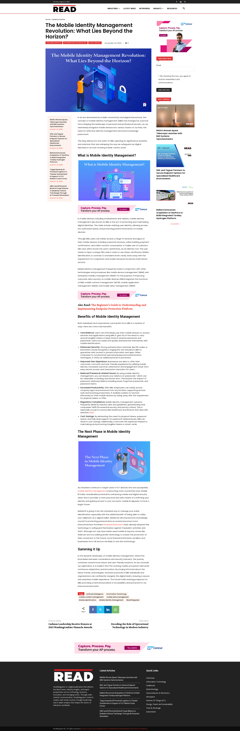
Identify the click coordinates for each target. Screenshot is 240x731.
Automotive (151, 712)
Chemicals (150, 678)
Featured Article (58, 19)
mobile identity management (92, 491)
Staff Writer (95, 43)
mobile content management (91, 597)
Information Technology (75, 43)
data (91, 412)
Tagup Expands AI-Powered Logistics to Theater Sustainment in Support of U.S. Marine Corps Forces (58, 174)
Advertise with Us (125, 729)
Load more (174, 224)
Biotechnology (152, 689)
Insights (157, 8)
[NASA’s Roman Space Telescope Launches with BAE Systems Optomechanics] (175, 115)
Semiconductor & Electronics (158, 693)
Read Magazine (132, 600)
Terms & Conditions (140, 729)
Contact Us (85, 729)
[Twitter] (185, 1)
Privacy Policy (95, 729)
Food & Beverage (153, 708)
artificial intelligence (94, 594)
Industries (113, 8)
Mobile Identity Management (111, 600)
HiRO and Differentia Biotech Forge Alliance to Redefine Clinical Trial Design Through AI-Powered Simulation (59, 190)
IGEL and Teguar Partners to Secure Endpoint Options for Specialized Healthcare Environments (58, 140)
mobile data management (118, 597)
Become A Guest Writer (109, 729)
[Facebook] (176, 1)
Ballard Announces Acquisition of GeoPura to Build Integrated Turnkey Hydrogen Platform (59, 157)
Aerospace (150, 697)
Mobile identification (87, 600)
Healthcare (150, 685)
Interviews (144, 8)
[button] (184, 8)
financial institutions (113, 524)
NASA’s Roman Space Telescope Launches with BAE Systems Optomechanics (59, 123)
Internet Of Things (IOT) (156, 700)
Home (48, 19)
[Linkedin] (181, 1)
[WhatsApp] (115, 609)
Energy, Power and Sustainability (159, 704)
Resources (172, 8)
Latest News (129, 8)
